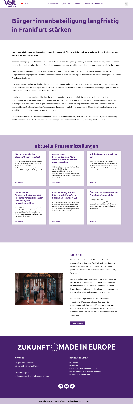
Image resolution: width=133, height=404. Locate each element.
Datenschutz (74, 365)
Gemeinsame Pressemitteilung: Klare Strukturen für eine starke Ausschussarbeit (64, 158)
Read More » (19, 182)
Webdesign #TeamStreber (78, 401)
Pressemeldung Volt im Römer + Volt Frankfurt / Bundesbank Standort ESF (64, 195)
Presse (77, 4)
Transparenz (52, 4)
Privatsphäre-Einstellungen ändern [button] (83, 368)
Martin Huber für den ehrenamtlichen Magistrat (27, 155)
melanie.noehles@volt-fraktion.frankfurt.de (32, 376)
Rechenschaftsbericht (93, 4)
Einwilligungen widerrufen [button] (79, 374)
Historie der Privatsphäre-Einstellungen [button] (85, 371)
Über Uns (66, 4)
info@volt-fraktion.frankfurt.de (27, 366)
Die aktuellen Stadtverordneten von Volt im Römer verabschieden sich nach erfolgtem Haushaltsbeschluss (29, 197)
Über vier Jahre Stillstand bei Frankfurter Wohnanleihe (104, 193)
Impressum (73, 363)
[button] (126, 4)
